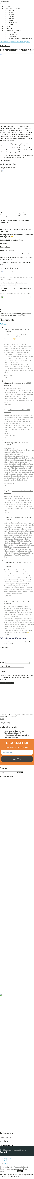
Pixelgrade (4, 1152)
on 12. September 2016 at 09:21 (21, 518)
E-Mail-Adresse (6, 666)
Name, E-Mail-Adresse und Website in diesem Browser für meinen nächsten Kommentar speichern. (17, 677)
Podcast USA (13, 22)
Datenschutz (13, 34)
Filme (11, 20)
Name (2, 663)
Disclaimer (13, 36)
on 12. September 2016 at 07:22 (17, 443)
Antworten (7, 331)
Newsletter (9, 26)
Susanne (3, 42)
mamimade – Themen (12, 8)
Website (3, 672)
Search (6, 1164)
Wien (11, 12)
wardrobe (3, 316)
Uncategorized (25, 42)
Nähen (11, 16)
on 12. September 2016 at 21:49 (18, 601)
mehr (2, 719)
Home (7, 6)
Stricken (12, 14)
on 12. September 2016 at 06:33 (20, 383)
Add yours (3, 324)
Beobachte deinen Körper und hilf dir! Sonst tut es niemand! (17, 736)
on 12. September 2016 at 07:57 (22, 491)
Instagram (7, 1158)
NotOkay (28, 314)
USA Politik (13, 24)
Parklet (11, 18)
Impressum (13, 32)
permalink (21, 316)
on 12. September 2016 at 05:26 (18, 329)
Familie (11, 10)
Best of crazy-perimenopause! (14, 731)
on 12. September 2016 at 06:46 (19, 410)
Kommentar (4, 647)
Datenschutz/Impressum (13, 30)
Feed (5, 1160)
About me (8, 28)
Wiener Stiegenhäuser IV (12, 733)
